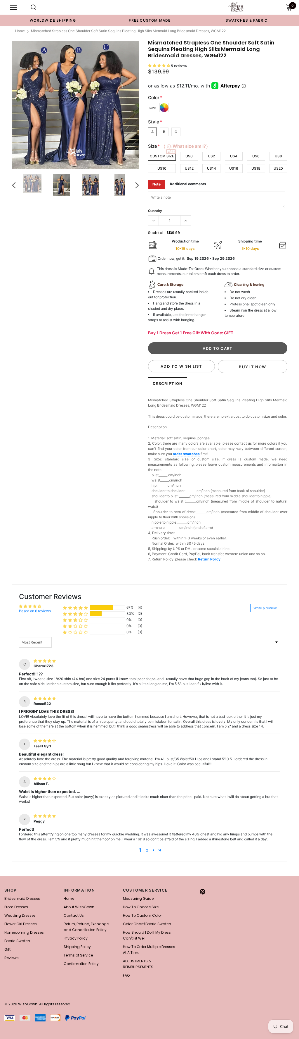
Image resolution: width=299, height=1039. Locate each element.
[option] (52, 20)
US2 (211, 156)
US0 (189, 156)
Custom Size (162, 156)
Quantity (155, 211)
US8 (278, 156)
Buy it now (252, 366)
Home (20, 31)
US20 (278, 168)
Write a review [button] (265, 608)
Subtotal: (156, 232)
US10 (161, 168)
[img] (45, 661)
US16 (233, 168)
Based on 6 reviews (35, 611)
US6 (256, 156)
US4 (233, 156)
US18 (255, 168)
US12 (189, 168)
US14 (211, 168)
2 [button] (147, 850)
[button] (159, 65)
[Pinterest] (202, 892)
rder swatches (187, 454)
